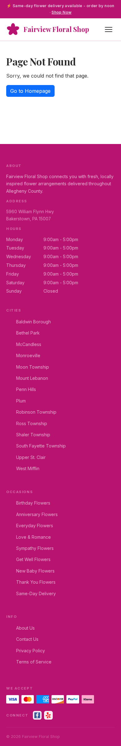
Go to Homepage (30, 91)
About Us (25, 628)
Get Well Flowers (33, 559)
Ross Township (31, 423)
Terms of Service (34, 661)
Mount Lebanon (32, 378)
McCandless (28, 344)
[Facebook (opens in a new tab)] (37, 715)
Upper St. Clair (31, 457)
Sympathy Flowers (35, 548)
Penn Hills (26, 389)
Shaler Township (33, 434)
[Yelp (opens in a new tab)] (48, 715)
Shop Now (61, 12)
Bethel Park (28, 332)
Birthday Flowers (33, 503)
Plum (21, 400)
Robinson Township (36, 412)
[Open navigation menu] (108, 29)
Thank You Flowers (36, 582)
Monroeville (28, 355)
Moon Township (32, 367)
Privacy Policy (30, 650)
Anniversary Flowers (37, 514)
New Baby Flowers (35, 570)
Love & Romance (33, 537)
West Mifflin (27, 468)
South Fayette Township (41, 445)
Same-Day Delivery (36, 593)
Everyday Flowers (34, 525)
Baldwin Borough (33, 321)
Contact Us (27, 639)
